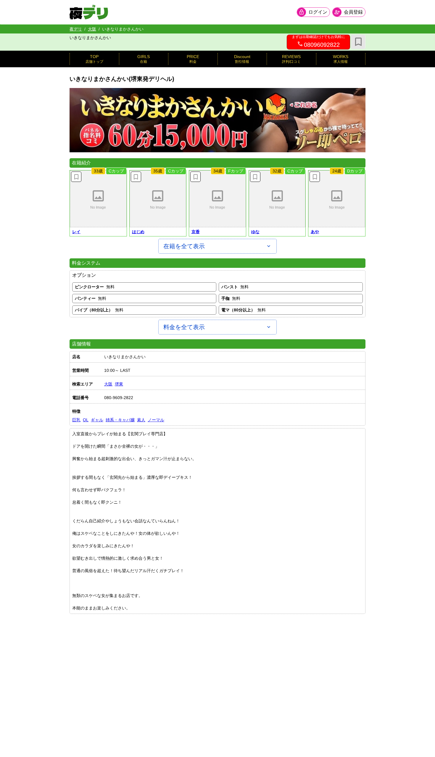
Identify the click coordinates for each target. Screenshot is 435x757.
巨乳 (76, 419)
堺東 (119, 384)
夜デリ (76, 29)
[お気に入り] (358, 42)
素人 (141, 419)
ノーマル (156, 419)
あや (315, 231)
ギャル (97, 419)
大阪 (92, 29)
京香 (195, 231)
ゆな (255, 231)
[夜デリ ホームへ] (89, 12)
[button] (98, 198)
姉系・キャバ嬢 (120, 419)
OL (85, 419)
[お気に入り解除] (76, 177)
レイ (76, 231)
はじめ (138, 231)
